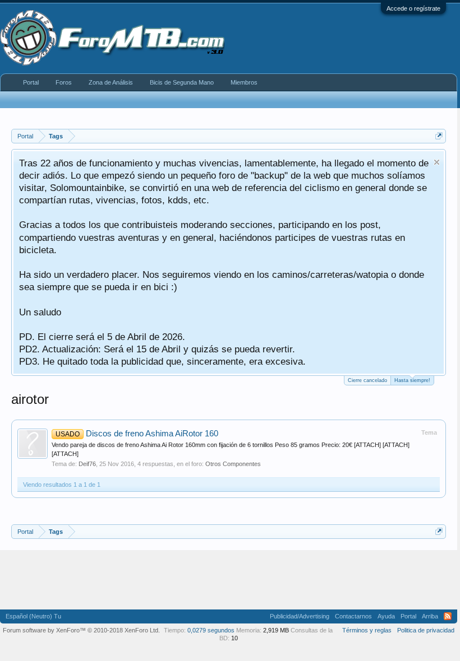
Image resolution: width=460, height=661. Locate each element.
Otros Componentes (233, 463)
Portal (31, 82)
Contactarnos (353, 616)
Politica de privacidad (425, 630)
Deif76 (87, 463)
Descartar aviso (437, 162)
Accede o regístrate (413, 8)
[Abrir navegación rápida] (439, 135)
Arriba (430, 616)
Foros (64, 82)
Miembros (244, 82)
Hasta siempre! (412, 380)
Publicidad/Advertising (299, 616)
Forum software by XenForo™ (81, 630)
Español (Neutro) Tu (33, 616)
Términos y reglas (367, 630)
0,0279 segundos (210, 630)
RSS (448, 616)
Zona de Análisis (111, 82)
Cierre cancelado (367, 380)
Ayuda (386, 616)
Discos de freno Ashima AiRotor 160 (137, 433)
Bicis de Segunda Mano (182, 82)
